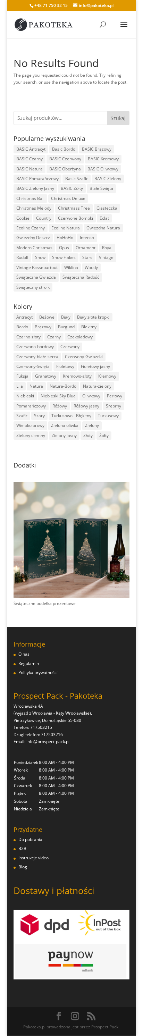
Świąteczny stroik (33, 287)
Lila (19, 386)
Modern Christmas (34, 248)
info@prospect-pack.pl (47, 741)
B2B (22, 848)
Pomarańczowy (31, 406)
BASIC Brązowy (96, 149)
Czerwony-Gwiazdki (84, 357)
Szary (39, 416)
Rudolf (22, 257)
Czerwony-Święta (33, 366)
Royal (107, 248)
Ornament (85, 248)
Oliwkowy (91, 396)
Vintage (106, 257)
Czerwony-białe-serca (37, 357)
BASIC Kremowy (103, 159)
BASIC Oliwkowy (102, 169)
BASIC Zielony (107, 179)
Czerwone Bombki (75, 218)
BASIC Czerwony (65, 159)
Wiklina (71, 267)
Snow (40, 257)
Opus (64, 248)
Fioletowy (65, 366)
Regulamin (28, 663)
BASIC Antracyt (30, 149)
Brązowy (43, 327)
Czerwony (69, 346)
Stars (87, 257)
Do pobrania (30, 839)
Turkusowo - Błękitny (71, 416)
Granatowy (45, 376)
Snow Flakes (64, 257)
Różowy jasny (86, 406)
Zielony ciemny (30, 435)
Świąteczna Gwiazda (36, 277)
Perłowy (114, 396)
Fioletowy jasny (95, 366)
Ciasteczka (106, 208)
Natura (36, 386)
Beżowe (46, 317)
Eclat (104, 218)
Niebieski (25, 396)
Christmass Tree (74, 208)
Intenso (87, 238)
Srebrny (113, 406)
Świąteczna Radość (80, 277)
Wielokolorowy (30, 425)
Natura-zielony (97, 386)
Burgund (66, 327)
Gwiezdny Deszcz (33, 238)
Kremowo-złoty (77, 376)
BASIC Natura (29, 169)
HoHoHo (65, 238)
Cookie (23, 218)
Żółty (104, 435)
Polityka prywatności (38, 672)
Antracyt (24, 317)
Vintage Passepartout (37, 267)
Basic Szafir (76, 179)
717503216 (52, 735)
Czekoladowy (80, 337)
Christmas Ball (30, 198)
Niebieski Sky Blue (58, 396)
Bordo (22, 327)
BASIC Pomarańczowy (37, 179)
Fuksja (22, 376)
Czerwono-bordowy (35, 346)
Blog (22, 867)
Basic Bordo (63, 149)
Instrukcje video (33, 858)
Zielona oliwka (64, 425)
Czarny (54, 337)
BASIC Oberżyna (65, 169)
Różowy (59, 406)
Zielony (92, 425)
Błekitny (88, 327)
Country (43, 218)
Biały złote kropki (93, 317)
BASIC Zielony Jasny (35, 188)
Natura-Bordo (63, 386)
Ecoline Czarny (30, 228)
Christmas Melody (33, 208)
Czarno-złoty (28, 337)
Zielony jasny (64, 435)
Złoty (88, 435)
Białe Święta (101, 188)
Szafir (21, 416)
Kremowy (107, 376)
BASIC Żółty (72, 188)
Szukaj (118, 118)
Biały (65, 317)
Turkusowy (108, 416)
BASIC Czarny (29, 159)
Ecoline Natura (65, 228)
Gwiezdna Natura (103, 228)
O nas (24, 654)
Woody (91, 267)
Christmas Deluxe (68, 198)
